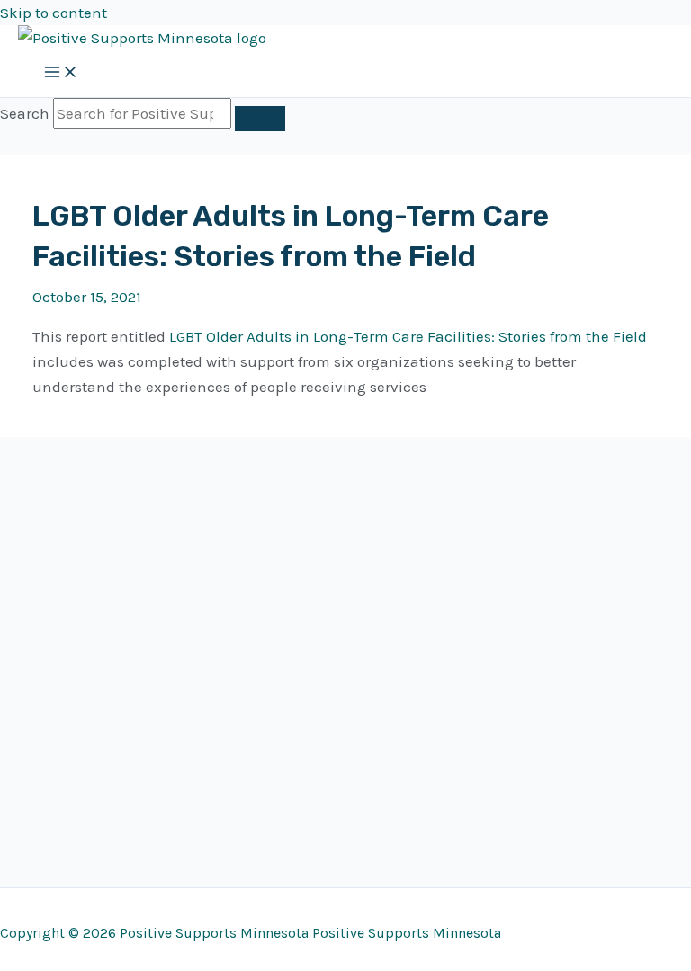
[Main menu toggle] (61, 73)
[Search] (260, 118)
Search (24, 113)
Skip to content (53, 13)
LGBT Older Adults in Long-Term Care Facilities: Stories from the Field (408, 336)
